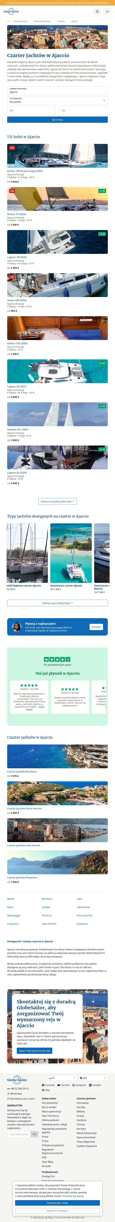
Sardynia (82, 1120)
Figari (10, 907)
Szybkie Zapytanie (87, 1146)
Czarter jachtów (20, 21)
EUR (85, 1077)
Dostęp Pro (48, 1176)
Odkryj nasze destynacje (56, 603)
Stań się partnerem (53, 1180)
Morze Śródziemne (42, 21)
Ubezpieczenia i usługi (54, 1124)
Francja (81, 1124)
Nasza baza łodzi (86, 1137)
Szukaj (59, 119)
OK (34, 1134)
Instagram (81, 1085)
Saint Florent (49, 923)
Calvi (79, 898)
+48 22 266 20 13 (19, 1088)
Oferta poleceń (50, 1120)
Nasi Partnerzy (50, 1115)
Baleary (81, 1111)
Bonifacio (47, 898)
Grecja (80, 1115)
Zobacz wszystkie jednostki (56, 501)
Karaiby (81, 1107)
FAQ (44, 1157)
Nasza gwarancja (51, 1111)
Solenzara (82, 923)
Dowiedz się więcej (73, 1196)
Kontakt (96, 627)
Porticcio (47, 915)
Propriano (13, 923)
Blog (47, 1090)
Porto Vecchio (85, 915)
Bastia (10, 898)
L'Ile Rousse (83, 907)
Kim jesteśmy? (50, 1102)
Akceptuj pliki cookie (57, 1202)
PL (53, 1077)
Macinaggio (14, 915)
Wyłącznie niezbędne (57, 1210)
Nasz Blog (47, 1161)
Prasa (45, 1136)
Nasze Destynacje (87, 1133)
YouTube (65, 1085)
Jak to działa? (49, 1107)
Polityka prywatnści (53, 1145)
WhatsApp (16, 1093)
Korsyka (61, 21)
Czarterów (57, 1153)
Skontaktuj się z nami (22, 1098)
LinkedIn (96, 1085)
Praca (45, 1141)
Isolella (46, 907)
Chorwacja (83, 1102)
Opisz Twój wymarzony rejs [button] (34, 1050)
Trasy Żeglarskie (86, 1141)
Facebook (50, 1085)
